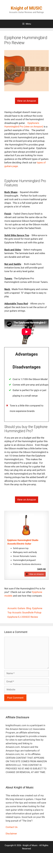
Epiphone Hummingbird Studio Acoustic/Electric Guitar (22, 542)
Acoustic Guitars (16, 608)
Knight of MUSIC (26, 8)
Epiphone (37, 608)
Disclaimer (11, 833)
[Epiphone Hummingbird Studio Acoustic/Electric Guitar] (26, 525)
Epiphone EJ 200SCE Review (22, 616)
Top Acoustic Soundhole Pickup (24, 612)
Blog (28, 608)
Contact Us (12, 827)
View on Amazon (36, 574)
